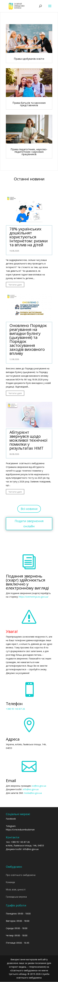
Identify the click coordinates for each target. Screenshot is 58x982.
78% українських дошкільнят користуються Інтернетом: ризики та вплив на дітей (28, 237)
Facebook (11, 818)
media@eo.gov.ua (33, 793)
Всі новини (29, 509)
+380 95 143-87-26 (15, 708)
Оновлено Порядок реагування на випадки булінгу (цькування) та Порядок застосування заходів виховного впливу (28, 339)
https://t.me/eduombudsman (20, 829)
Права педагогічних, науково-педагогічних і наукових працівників (29, 152)
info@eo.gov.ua (31, 789)
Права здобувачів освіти (29, 58)
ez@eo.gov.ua (39, 785)
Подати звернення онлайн (29, 523)
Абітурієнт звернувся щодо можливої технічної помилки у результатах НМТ (28, 440)
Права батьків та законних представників (29, 104)
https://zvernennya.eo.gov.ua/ (33, 596)
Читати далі (15, 284)
